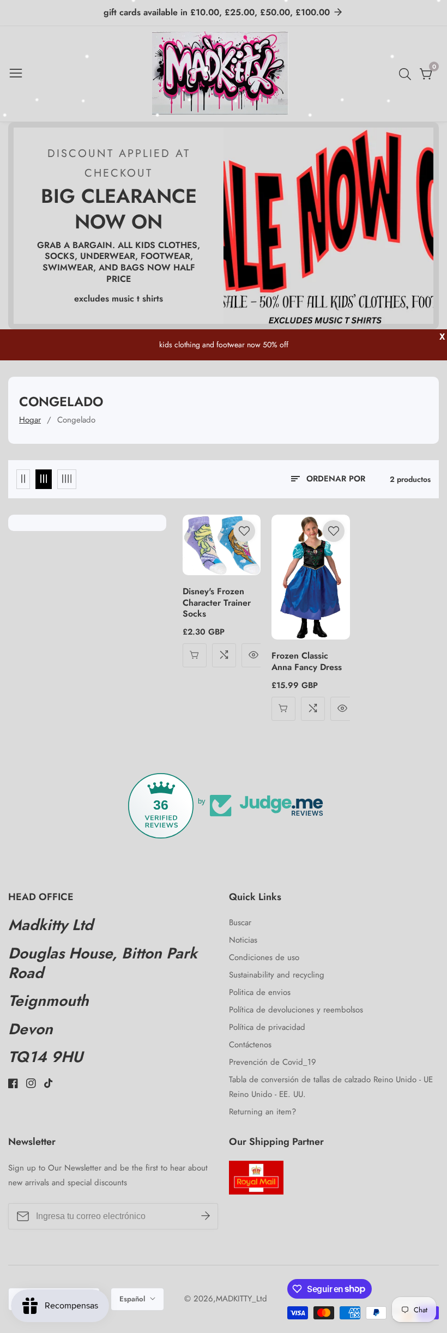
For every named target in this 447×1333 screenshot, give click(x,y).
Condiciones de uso (264, 957)
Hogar (30, 420)
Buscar (240, 922)
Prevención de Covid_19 (272, 1062)
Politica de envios (260, 992)
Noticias (243, 940)
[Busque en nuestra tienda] (407, 74)
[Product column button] (23, 479)
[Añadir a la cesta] (283, 709)
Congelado (76, 420)
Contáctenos (250, 1045)
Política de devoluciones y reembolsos (296, 1010)
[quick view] (195, 655)
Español (133, 1299)
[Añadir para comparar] (224, 655)
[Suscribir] (205, 1215)
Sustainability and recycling (276, 975)
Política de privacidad (267, 1027)
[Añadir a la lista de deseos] (244, 531)
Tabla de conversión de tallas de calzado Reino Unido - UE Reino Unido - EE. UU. (331, 1086)
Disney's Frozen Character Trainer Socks (217, 603)
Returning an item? (262, 1112)
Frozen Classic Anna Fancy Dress (306, 661)
